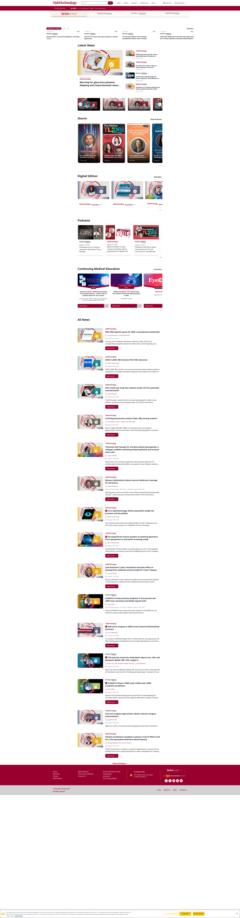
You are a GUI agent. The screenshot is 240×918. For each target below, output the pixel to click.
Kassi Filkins (111, 604)
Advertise (56, 774)
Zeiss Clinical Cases (100, 8)
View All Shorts (156, 119)
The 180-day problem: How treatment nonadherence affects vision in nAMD (96, 37)
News (175, 790)
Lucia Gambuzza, (112, 335)
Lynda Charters (112, 394)
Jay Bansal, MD (112, 720)
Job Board (106, 776)
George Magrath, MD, (114, 743)
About (55, 772)
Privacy (55, 776)
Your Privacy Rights (110, 778)
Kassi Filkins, (111, 422)
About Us (167, 790)
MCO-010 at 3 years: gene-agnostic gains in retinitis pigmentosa (63, 37)
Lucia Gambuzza (112, 632)
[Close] (237, 914)
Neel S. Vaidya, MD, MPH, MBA (125, 422)
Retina (91, 8)
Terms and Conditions (86, 774)
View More (190, 28)
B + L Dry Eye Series (83, 8)
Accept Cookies (198, 913)
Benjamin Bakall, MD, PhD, (126, 663)
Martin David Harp (113, 363)
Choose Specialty (59, 8)
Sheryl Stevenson (124, 335)
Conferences (144, 3)
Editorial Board (83, 772)
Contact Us (82, 776)
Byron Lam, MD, (112, 663)
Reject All (185, 913)
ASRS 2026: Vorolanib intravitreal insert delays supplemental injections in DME (175, 37)
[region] (120, 914)
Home (159, 790)
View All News (118, 763)
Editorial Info (57, 778)
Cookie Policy (19, 916)
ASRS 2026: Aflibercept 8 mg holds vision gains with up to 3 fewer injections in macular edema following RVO (139, 38)
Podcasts (134, 3)
